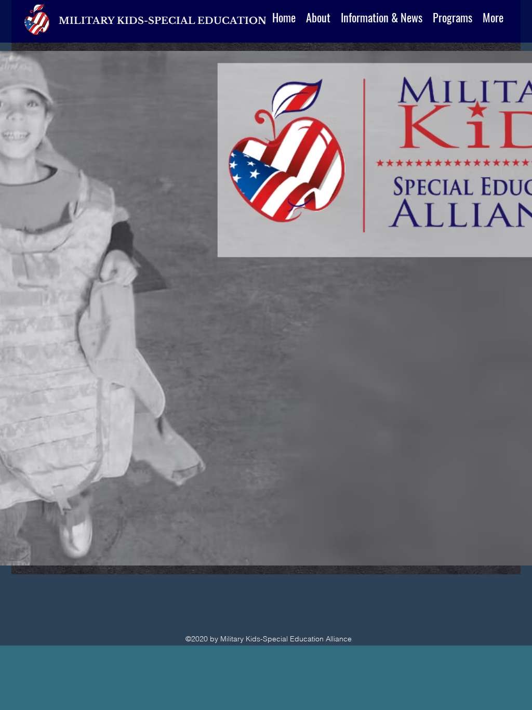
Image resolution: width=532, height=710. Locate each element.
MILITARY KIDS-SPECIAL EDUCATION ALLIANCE (193, 21)
